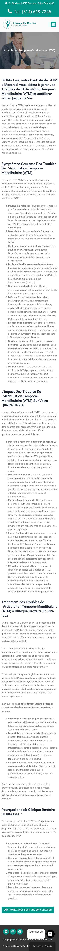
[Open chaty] (50, 934)
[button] (53, 24)
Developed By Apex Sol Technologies (21, 946)
